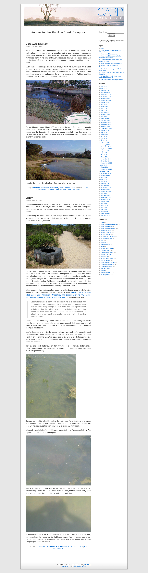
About (102, 48)
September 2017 (106, 149)
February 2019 (105, 118)
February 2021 (105, 90)
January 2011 (105, 185)
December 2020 (106, 94)
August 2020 (104, 102)
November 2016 (106, 161)
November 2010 (106, 187)
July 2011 (104, 177)
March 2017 (105, 157)
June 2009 (104, 205)
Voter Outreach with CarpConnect (112, 79)
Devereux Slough (106, 238)
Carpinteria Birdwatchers (109, 54)
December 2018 (106, 122)
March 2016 (105, 167)
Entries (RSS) (66, 566)
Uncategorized (105, 274)
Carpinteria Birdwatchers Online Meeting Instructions (110, 56)
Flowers (103, 242)
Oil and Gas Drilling (107, 258)
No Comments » (73, 190)
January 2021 (105, 92)
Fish (57, 547)
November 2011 (106, 173)
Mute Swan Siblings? (37, 44)
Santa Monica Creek (107, 264)
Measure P (104, 256)
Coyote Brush (105, 234)
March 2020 (105, 112)
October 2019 (105, 114)
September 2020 (106, 100)
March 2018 (105, 141)
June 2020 (104, 106)
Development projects (108, 236)
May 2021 (104, 86)
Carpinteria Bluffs (106, 226)
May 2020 (104, 108)
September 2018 (106, 128)
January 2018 (105, 145)
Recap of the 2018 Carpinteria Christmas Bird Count (110, 76)
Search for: (103, 32)
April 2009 (103, 209)
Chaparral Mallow (106, 230)
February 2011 (105, 183)
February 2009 (105, 213)
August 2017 (104, 151)
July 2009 (104, 203)
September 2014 (106, 169)
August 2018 (104, 130)
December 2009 (106, 197)
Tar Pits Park (105, 268)
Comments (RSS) (80, 566)
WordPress (87, 565)
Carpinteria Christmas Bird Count (111, 63)
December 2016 (106, 159)
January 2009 (105, 215)
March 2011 (104, 181)
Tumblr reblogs (105, 272)
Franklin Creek (69, 188)
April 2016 (103, 165)
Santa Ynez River (106, 266)
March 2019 (105, 116)
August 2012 (104, 171)
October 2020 (105, 98)
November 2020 (106, 96)
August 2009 (104, 201)
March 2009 (105, 211)
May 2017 (104, 155)
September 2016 (106, 163)
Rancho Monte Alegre (108, 262)
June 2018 (104, 134)
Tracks (103, 270)
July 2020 (104, 104)
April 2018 (103, 139)
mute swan (54, 188)
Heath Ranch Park (107, 248)
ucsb (61, 188)
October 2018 (105, 126)
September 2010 (106, 191)
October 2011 (105, 175)
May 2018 (104, 137)
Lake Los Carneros (107, 252)
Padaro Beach (105, 260)
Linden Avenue (106, 254)
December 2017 (106, 147)
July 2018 (104, 132)
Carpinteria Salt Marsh (45, 190)
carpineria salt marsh (40, 188)
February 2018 (105, 143)
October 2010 (105, 189)
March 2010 (105, 193)
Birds (86, 188)
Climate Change (106, 232)
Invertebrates (78, 547)
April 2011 (103, 179)
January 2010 (105, 195)
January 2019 (105, 120)
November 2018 (106, 124)
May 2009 (104, 207)
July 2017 (104, 153)
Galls (102, 246)
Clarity (29, 198)
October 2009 (105, 199)
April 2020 (103, 110)
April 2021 (103, 88)
